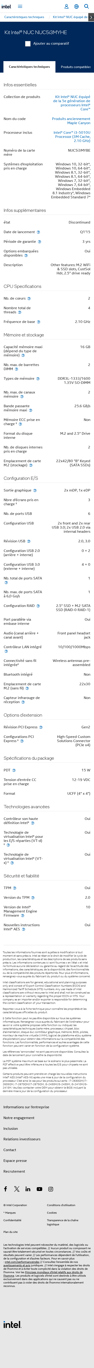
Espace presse (15, 1160)
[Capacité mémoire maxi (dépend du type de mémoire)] (23, 355)
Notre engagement (18, 1118)
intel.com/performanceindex (22, 1262)
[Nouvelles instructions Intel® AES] (23, 929)
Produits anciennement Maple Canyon (71, 121)
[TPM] (14, 888)
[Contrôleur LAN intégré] (6, 651)
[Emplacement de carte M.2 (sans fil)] (27, 688)
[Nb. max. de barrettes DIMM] (16, 369)
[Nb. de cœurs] (28, 298)
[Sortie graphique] (34, 490)
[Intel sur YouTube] (39, 1190)
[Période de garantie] (39, 241)
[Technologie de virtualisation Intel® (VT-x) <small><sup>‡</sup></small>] (12, 863)
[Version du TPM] (32, 897)
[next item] (91, 17)
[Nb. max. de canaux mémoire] (21, 396)
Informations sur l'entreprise (26, 1107)
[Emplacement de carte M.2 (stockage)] (30, 465)
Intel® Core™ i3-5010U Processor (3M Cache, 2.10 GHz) (72, 136)
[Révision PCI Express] (40, 727)
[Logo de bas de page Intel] (12, 1324)
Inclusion (10, 1128)
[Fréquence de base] (38, 322)
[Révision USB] (28, 541)
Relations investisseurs (21, 1139)
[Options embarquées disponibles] (26, 255)
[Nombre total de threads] (19, 312)
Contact (9, 1150)
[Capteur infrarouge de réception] (23, 702)
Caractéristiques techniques (29, 67)
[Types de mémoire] (37, 378)
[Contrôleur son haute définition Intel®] (32, 823)
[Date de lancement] (38, 232)
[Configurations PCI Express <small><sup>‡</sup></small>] (21, 741)
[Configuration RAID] (38, 606)
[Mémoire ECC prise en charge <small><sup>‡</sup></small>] (20, 424)
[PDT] (13, 770)
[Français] (76, 6)
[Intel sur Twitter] (17, 1190)
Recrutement (14, 1171)
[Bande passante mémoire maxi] (30, 410)
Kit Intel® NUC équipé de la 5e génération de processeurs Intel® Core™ (71, 103)
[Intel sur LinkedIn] (28, 1190)
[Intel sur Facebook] (5, 1190)
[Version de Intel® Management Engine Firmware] (22, 915)
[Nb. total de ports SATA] (6, 582)
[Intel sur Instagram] (51, 1190)
